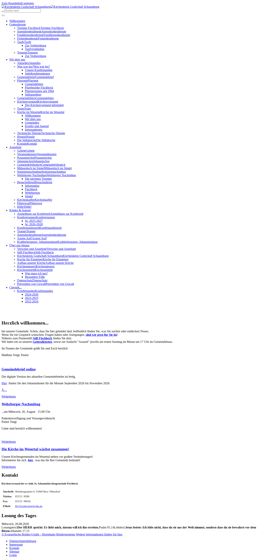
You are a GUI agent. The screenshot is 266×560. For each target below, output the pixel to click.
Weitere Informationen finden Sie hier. (99, 534)
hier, (30, 460)
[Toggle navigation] (3, 15)
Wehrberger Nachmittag (21, 404)
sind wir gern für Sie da (101, 334)
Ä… (4, 390)
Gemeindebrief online (19, 369)
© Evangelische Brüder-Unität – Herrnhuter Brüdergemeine (38, 534)
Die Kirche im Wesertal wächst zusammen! (35, 449)
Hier (4, 383)
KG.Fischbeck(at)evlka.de (28, 506)
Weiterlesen (9, 396)
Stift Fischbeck (42, 338)
